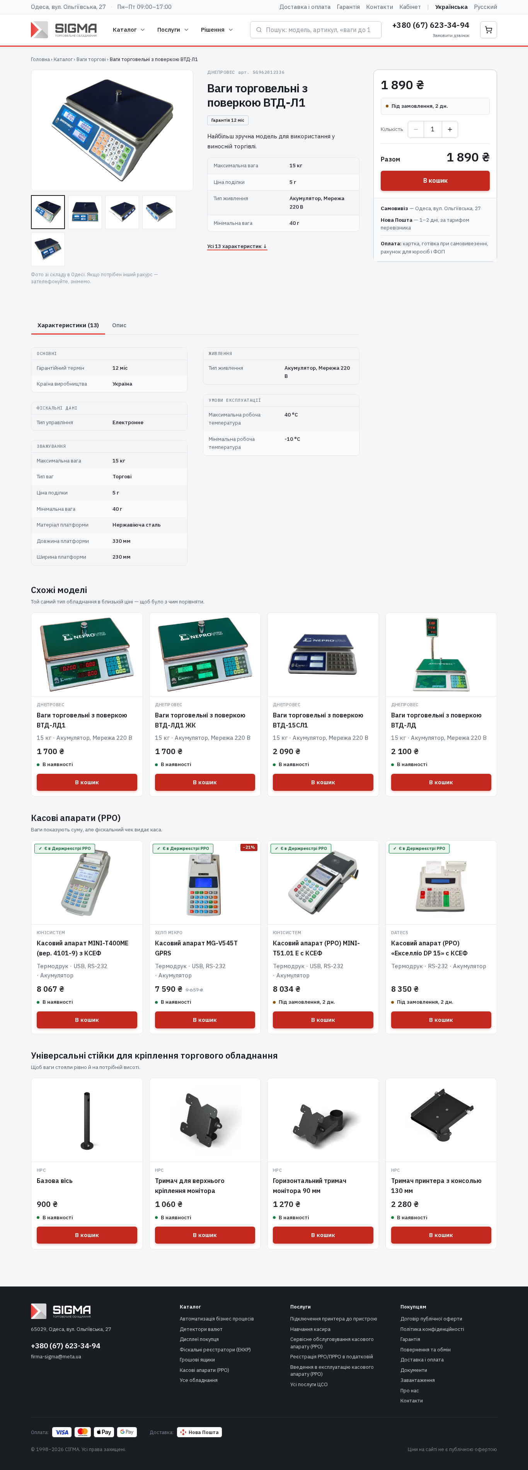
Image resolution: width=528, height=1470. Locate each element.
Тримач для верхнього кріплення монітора (190, 1186)
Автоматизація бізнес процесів (217, 1318)
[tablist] (195, 325)
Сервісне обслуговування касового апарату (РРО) (332, 1343)
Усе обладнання (199, 1380)
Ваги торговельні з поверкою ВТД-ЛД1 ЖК (200, 720)
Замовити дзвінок (451, 35)
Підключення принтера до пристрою (333, 1318)
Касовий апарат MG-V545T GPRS (196, 948)
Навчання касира (310, 1329)
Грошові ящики (197, 1359)
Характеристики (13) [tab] (68, 325)
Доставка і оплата (304, 6)
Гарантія (348, 6)
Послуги (168, 29)
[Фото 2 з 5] (85, 212)
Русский (485, 6)
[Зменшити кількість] (416, 129)
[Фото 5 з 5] (48, 249)
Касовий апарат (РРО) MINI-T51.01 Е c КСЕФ (316, 948)
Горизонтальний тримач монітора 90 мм (309, 1186)
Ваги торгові (91, 59)
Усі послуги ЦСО (309, 1384)
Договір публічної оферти (431, 1318)
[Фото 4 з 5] (159, 212)
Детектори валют (201, 1329)
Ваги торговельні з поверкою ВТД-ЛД (436, 720)
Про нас (409, 1390)
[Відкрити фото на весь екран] (112, 130)
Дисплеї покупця (199, 1339)
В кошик (435, 180)
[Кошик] (488, 29)
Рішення (213, 29)
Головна (40, 59)
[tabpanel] (195, 452)
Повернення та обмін (425, 1349)
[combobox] (321, 30)
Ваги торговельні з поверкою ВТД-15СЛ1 (318, 720)
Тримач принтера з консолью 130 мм (436, 1186)
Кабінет (410, 6)
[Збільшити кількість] (450, 129)
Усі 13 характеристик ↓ (237, 246)
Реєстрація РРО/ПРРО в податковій (331, 1356)
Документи (413, 1370)
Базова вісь (55, 1180)
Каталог (124, 29)
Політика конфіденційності (432, 1329)
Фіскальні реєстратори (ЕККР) (215, 1349)
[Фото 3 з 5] (122, 212)
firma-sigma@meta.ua (56, 1356)
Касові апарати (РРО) (204, 1370)
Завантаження (417, 1380)
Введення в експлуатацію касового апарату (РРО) (332, 1371)
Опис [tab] (119, 325)
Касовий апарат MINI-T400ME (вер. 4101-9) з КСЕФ (82, 948)
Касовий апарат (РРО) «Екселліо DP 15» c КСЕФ (429, 948)
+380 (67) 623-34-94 (430, 25)
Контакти (379, 6)
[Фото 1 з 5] (48, 212)
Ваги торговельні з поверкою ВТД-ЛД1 (82, 720)
